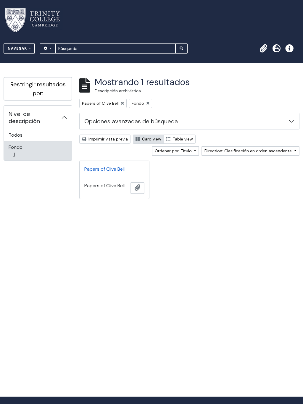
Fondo (22, 150)
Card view (151, 139)
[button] (263, 48)
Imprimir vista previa (107, 139)
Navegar (18, 48)
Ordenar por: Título (174, 150)
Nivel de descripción (24, 117)
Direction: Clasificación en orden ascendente (248, 150)
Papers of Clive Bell (104, 169)
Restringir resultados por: (38, 88)
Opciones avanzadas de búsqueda (131, 121)
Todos (15, 135)
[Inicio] (36, 20)
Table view (182, 139)
